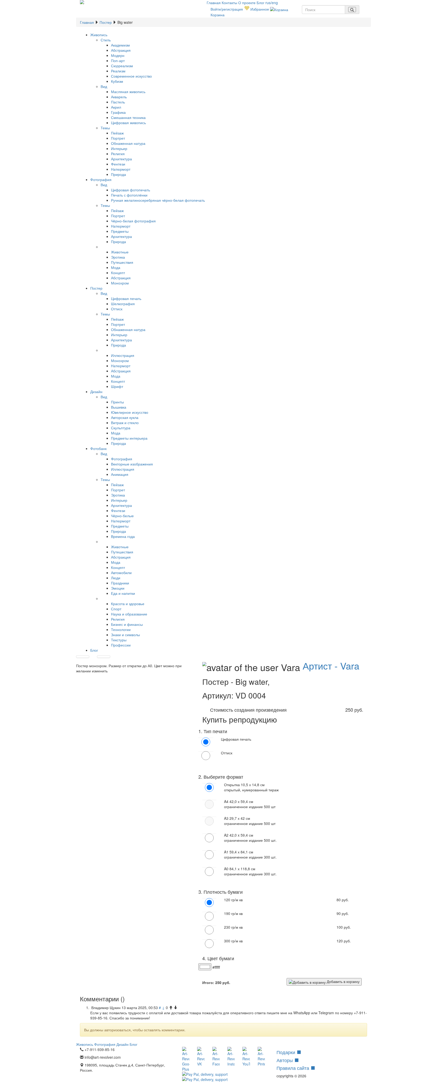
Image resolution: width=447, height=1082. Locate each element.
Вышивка (118, 407)
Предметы (120, 231)
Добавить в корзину (343, 981)
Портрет (118, 138)
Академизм (120, 45)
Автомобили (121, 572)
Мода (115, 267)
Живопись (98, 34)
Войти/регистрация (227, 9)
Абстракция (121, 50)
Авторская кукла (124, 417)
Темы (105, 127)
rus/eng (271, 2)
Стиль (106, 39)
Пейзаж (117, 133)
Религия (118, 153)
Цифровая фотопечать (130, 189)
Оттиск (116, 308)
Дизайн (96, 391)
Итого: (208, 982)
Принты (117, 401)
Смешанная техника (128, 117)
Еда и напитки (123, 593)
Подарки (286, 1052)
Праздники (120, 582)
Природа (118, 174)
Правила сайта (293, 1067)
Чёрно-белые (122, 515)
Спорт (116, 608)
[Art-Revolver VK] (200, 1056)
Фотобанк (98, 448)
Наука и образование (129, 614)
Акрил (116, 107)
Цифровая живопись (128, 122)
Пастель (118, 101)
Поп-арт (118, 60)
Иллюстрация (122, 355)
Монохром (120, 282)
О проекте (247, 2)
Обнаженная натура (128, 143)
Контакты (230, 2)
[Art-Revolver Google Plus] (185, 1059)
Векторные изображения (132, 464)
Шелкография (123, 303)
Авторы (285, 1060)
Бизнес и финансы (127, 624)
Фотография (100, 179)
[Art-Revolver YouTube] (246, 1056)
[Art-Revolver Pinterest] (261, 1056)
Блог (261, 2)
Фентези (118, 164)
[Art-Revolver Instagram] (231, 1056)
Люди (115, 577)
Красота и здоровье (127, 603)
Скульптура (120, 427)
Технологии (121, 629)
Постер (106, 22)
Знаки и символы (125, 634)
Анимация (119, 474)
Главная (214, 2)
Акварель (119, 96)
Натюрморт (120, 169)
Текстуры (118, 639)
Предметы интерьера (129, 438)
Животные (120, 251)
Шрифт (117, 386)
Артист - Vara (331, 665)
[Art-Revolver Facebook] (216, 1056)
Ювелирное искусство (129, 412)
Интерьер (119, 148)
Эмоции (117, 588)
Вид (104, 86)
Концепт (118, 272)
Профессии (121, 645)
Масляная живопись (128, 91)
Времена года (123, 536)
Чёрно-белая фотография (133, 220)
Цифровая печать (126, 298)
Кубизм (117, 81)
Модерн (117, 55)
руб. (222, 982)
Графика (118, 112)
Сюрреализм (122, 65)
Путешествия (122, 262)
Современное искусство (131, 76)
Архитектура (121, 158)
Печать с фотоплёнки (129, 195)
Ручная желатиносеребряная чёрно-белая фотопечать (158, 200)
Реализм (118, 70)
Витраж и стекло (125, 422)
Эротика (118, 257)
